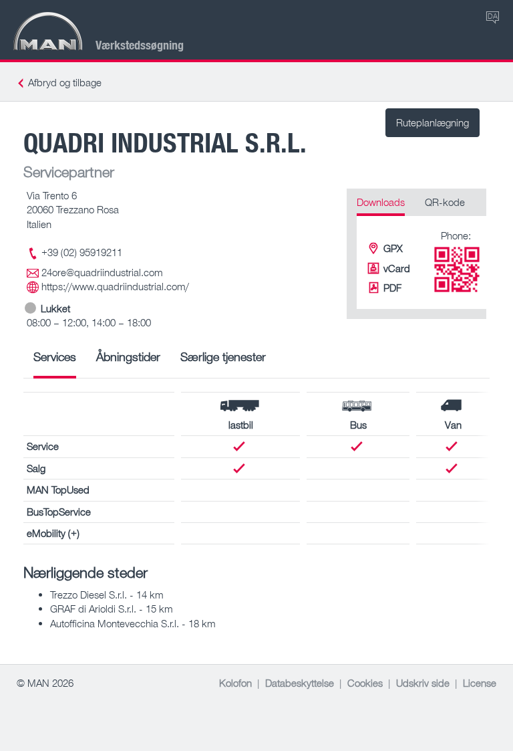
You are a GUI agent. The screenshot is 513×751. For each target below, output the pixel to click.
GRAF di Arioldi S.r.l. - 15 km (111, 609)
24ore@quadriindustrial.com (102, 272)
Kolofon (235, 683)
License (479, 683)
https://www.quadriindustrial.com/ (115, 286)
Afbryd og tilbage (65, 82)
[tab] (54, 361)
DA (493, 15)
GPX (393, 248)
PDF (392, 288)
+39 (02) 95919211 (81, 252)
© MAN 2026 (45, 683)
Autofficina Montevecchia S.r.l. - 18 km (133, 623)
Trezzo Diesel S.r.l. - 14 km (107, 594)
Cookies (365, 683)
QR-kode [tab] (445, 202)
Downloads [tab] (381, 202)
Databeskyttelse (299, 683)
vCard (396, 268)
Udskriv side (423, 683)
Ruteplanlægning (432, 122)
